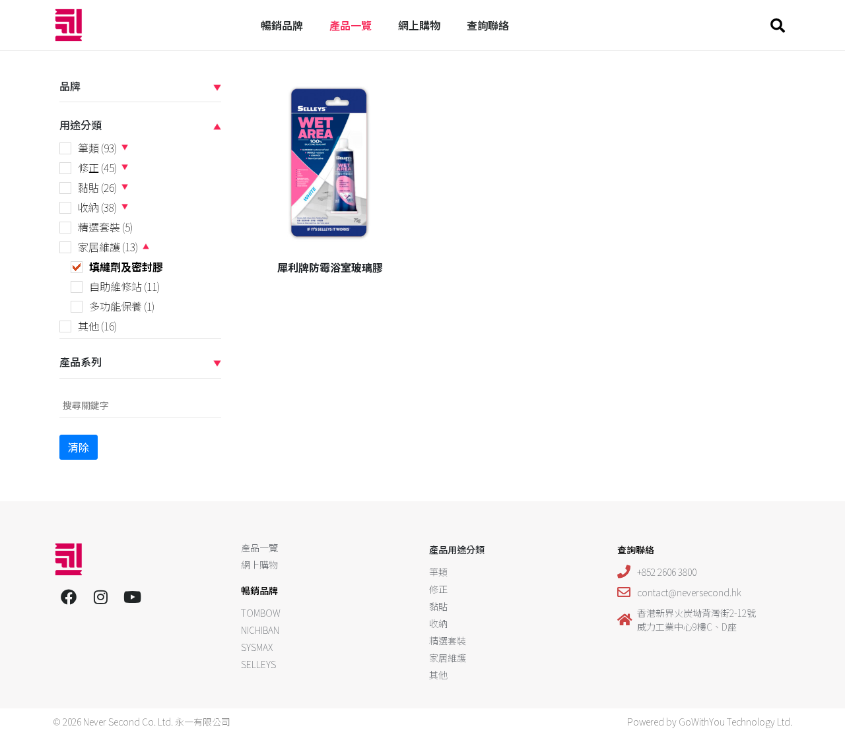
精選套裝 (105, 227)
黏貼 (97, 187)
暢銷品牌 (282, 25)
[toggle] (217, 86)
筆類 (97, 148)
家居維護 (108, 247)
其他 (97, 326)
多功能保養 (121, 306)
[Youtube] (132, 597)
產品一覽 (350, 25)
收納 (97, 207)
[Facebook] (68, 597)
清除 (78, 447)
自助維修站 (124, 286)
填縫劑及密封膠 (126, 266)
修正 (97, 167)
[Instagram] (100, 597)
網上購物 (419, 25)
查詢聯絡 (488, 25)
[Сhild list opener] (124, 147)
